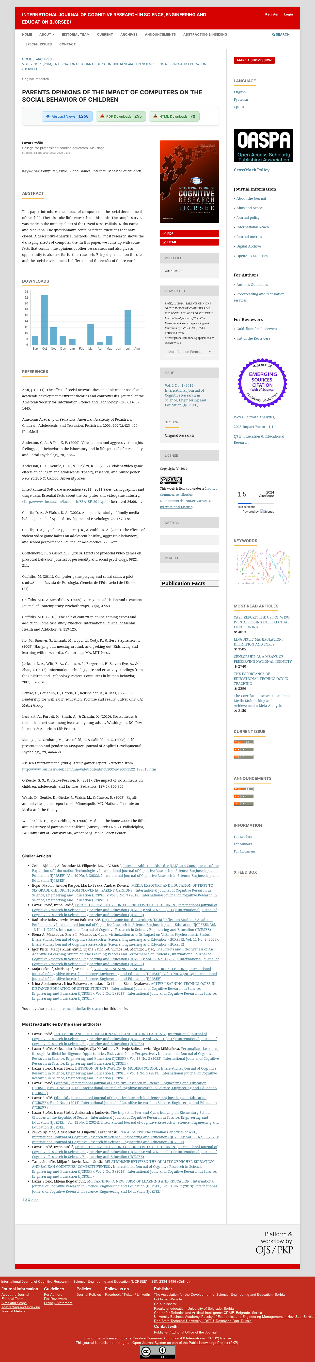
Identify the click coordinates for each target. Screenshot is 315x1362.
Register (272, 14)
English (240, 92)
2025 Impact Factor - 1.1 (253, 426)
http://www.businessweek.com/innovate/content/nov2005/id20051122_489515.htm (89, 769)
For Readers (243, 836)
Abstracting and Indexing (20, 1307)
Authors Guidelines (252, 284)
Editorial (61, 1083)
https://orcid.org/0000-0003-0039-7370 (46, 152)
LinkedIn (143, 1294)
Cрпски (240, 106)
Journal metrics (249, 236)
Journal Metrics (13, 1311)
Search (282, 34)
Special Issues (38, 44)
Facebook (113, 1294)
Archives (129, 34)
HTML (172, 242)
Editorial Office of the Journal (194, 1332)
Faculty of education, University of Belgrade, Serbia (194, 1308)
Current (105, 34)
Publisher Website (168, 1299)
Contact (67, 44)
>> (36, 1199)
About (45, 34)
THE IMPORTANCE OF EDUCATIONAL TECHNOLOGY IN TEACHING (110, 1034)
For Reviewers (55, 1299)
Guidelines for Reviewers (256, 328)
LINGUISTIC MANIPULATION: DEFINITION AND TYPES (258, 642)
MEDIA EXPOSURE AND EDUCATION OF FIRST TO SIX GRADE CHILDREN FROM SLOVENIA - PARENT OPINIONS (122, 888)
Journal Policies (89, 1294)
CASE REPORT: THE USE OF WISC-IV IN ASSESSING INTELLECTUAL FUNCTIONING (262, 622)
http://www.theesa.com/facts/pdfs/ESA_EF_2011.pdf (66, 501)
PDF (170, 233)
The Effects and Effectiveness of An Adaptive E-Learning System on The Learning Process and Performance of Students (122, 951)
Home (27, 34)
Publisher (161, 1332)
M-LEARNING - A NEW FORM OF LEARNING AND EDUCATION (139, 1181)
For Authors (243, 844)
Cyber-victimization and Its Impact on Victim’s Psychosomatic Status (154, 934)
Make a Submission (254, 60)
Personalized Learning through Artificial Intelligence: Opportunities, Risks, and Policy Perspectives (125, 1051)
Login (288, 14)
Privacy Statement (58, 1303)
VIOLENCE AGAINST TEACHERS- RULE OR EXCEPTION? (140, 968)
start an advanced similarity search (74, 1008)
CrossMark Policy (251, 170)
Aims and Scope (249, 208)
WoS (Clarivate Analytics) (254, 417)
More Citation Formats (185, 352)
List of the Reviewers (253, 338)
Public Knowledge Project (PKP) (213, 1343)
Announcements (160, 34)
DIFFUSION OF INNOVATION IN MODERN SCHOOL (117, 1068)
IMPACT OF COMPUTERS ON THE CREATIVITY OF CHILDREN (125, 905)
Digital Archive (248, 246)
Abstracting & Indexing (205, 34)
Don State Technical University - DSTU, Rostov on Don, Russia (203, 1321)
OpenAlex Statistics (252, 255)
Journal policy (248, 217)
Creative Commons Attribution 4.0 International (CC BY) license (182, 1338)
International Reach (252, 227)
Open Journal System (149, 1343)
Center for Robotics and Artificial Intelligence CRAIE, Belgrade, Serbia (208, 1313)
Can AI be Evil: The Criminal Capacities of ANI (158, 1132)
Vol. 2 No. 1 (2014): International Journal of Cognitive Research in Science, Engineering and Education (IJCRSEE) (114, 66)
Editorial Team (76, 34)
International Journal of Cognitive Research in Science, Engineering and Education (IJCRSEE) (114, 18)
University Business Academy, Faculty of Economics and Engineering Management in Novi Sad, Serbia (234, 1317)
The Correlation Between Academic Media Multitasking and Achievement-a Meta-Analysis (262, 700)
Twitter (129, 1294)
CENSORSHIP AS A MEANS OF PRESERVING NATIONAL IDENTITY (263, 659)
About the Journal (251, 198)
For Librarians (244, 851)
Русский (241, 99)
